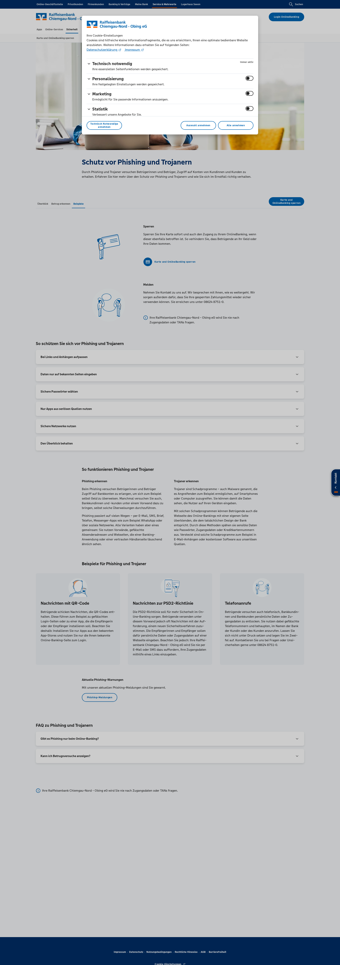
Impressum (132, 50)
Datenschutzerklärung (102, 50)
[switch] (249, 78)
